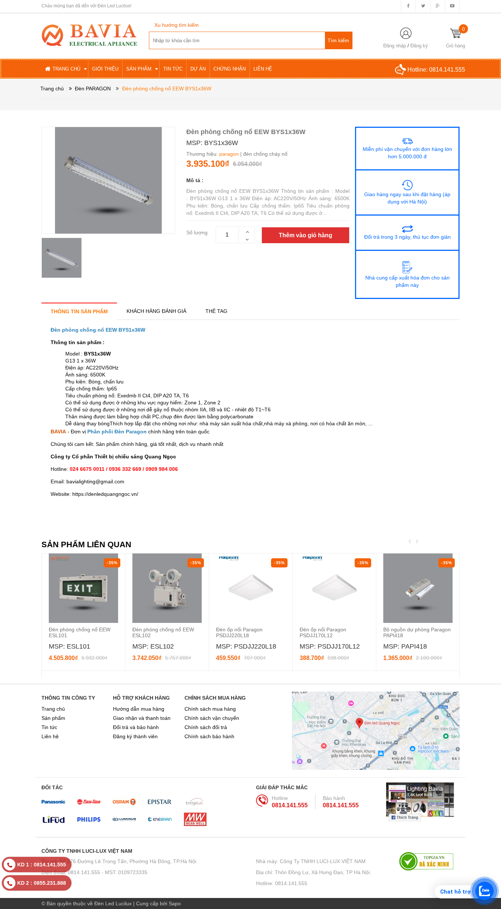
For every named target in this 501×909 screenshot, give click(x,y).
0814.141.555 (447, 69)
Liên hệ (50, 736)
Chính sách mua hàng (210, 709)
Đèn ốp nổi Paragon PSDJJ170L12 (323, 632)
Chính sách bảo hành (209, 736)
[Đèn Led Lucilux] (89, 34)
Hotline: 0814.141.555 (281, 883)
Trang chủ (53, 709)
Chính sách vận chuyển (211, 718)
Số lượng (197, 232)
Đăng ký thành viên (135, 736)
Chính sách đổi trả (205, 727)
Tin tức (49, 727)
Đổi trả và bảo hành (136, 727)
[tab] (79, 311)
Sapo (175, 903)
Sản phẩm (53, 718)
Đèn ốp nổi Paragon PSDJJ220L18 (239, 632)
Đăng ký (419, 45)
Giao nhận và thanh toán (142, 718)
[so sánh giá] (429, 861)
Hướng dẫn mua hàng (138, 709)
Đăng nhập (394, 45)
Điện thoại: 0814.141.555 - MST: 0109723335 (94, 872)
